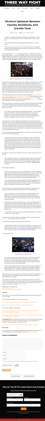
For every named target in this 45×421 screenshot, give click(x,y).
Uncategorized (31, 32)
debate (8, 83)
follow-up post (35, 99)
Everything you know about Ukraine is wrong (26, 97)
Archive (22, 11)
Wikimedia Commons (32, 331)
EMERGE (28, 419)
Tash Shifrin (14, 53)
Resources (38, 8)
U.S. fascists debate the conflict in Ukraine (11, 289)
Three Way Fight (22, 2)
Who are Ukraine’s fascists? (8, 288)
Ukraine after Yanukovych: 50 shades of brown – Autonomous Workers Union (20, 302)
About (18, 8)
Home (13, 8)
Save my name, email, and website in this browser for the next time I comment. (20, 361)
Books (31, 8)
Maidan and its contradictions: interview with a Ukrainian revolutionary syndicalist (20, 324)
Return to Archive (29, 376)
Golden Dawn (5, 218)
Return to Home (15, 376)
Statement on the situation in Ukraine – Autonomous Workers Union (17, 305)
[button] (22, 15)
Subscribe (6, 8)
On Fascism (24, 8)
